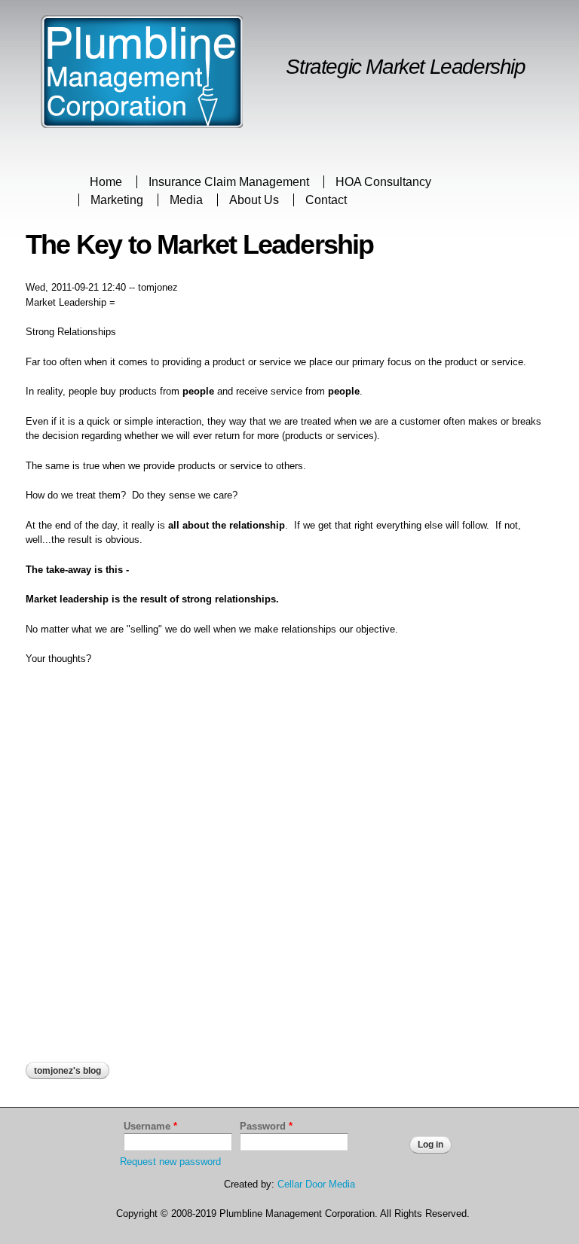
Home (106, 181)
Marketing (116, 200)
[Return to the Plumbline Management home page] (142, 121)
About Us (254, 200)
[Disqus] (289, 869)
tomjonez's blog (67, 1071)
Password (266, 1126)
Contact (326, 200)
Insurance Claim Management (229, 181)
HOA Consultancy (383, 181)
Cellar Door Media (316, 1184)
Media (186, 200)
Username (150, 1126)
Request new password (170, 1161)
